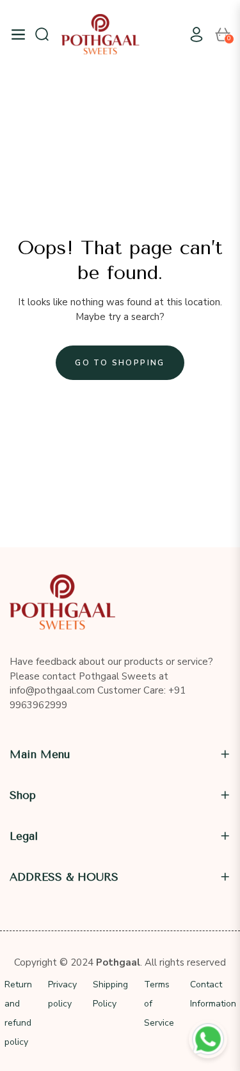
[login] (191, 34)
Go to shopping (120, 363)
